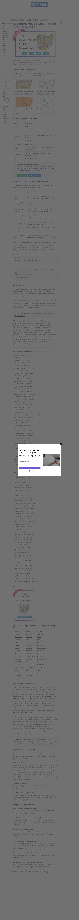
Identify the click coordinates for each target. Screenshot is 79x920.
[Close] (61, 444)
